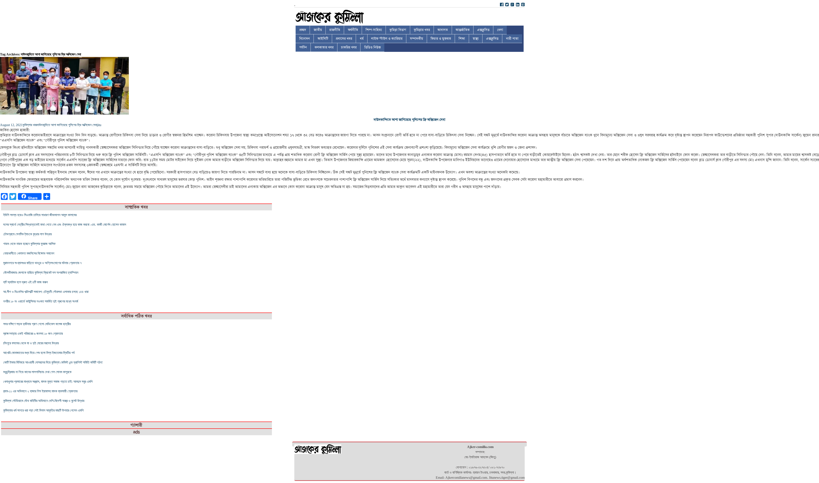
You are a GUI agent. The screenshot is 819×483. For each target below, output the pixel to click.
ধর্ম (362, 38)
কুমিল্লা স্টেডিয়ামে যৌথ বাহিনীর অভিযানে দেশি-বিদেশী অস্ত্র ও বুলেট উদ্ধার (43, 401)
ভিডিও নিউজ (372, 47)
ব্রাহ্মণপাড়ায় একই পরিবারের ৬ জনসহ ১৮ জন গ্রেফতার (33, 333)
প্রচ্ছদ (302, 30)
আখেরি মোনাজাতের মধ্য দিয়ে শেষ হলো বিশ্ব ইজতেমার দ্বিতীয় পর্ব (38, 353)
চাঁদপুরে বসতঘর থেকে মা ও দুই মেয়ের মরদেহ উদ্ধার (31, 343)
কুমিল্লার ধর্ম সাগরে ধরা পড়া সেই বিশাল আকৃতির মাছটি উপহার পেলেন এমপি (43, 410)
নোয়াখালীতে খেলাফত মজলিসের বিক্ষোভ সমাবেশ (28, 253)
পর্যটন (303, 47)
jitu (99, 125)
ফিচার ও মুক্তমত (441, 38)
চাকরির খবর (349, 47)
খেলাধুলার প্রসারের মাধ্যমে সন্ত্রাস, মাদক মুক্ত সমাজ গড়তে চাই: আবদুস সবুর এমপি (48, 381)
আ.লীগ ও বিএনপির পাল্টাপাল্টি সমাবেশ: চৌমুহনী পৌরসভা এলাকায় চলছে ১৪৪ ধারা (46, 292)
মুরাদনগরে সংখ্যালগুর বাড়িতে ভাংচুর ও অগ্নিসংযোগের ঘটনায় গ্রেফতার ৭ (42, 263)
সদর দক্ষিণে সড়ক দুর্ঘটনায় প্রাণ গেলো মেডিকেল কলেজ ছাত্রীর (37, 324)
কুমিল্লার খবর (422, 30)
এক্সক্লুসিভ (483, 30)
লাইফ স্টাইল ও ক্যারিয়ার (386, 38)
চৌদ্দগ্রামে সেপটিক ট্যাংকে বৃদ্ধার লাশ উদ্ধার (27, 234)
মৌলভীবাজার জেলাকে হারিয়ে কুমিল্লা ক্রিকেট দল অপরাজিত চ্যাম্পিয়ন (40, 272)
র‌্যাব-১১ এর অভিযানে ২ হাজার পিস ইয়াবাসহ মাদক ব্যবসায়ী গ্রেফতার (40, 391)
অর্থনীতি (353, 30)
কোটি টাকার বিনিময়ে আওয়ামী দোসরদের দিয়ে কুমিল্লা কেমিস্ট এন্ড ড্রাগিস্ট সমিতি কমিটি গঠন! (53, 362)
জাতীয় (318, 30)
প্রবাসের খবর (344, 38)
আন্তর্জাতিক (463, 30)
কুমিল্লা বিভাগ (397, 30)
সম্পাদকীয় (416, 38)
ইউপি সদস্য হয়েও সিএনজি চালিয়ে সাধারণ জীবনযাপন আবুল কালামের (40, 215)
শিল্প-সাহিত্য (374, 30)
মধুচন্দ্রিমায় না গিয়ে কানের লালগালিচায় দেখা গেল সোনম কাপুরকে (37, 372)
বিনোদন (304, 38)
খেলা (500, 30)
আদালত (442, 30)
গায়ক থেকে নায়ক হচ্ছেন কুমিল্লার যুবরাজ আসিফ (29, 244)
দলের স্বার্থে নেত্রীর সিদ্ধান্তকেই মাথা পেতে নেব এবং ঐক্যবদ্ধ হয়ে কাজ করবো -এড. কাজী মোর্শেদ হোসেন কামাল (64, 224)
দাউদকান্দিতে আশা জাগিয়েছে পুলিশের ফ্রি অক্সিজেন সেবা (409, 120)
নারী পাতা (512, 38)
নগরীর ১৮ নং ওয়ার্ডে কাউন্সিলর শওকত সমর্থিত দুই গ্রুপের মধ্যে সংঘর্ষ (40, 301)
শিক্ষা (462, 38)
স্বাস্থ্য (476, 38)
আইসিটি (323, 38)
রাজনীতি (334, 30)
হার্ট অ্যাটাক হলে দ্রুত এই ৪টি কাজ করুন (25, 282)
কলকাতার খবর (324, 47)
